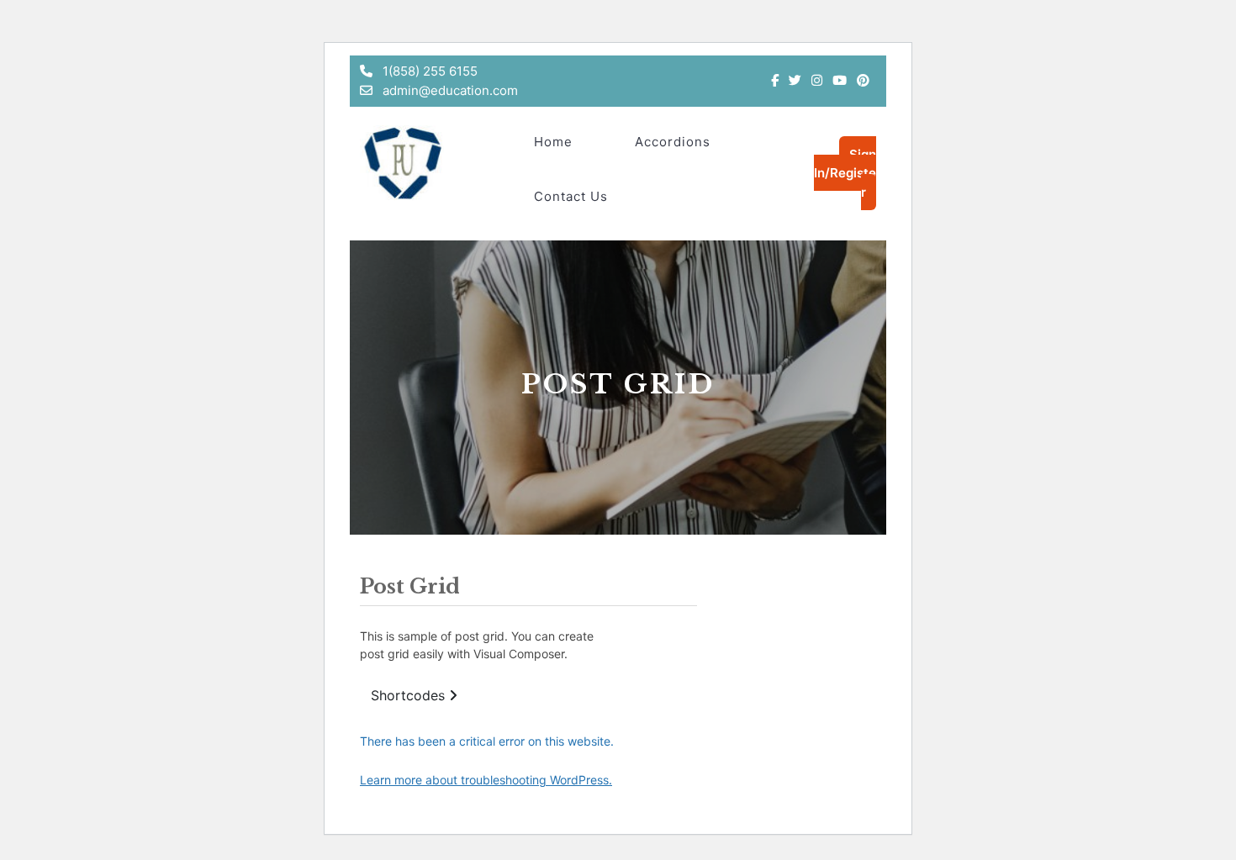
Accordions (672, 142)
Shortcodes (410, 695)
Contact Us (571, 196)
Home (553, 142)
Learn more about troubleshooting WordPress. (486, 780)
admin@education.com (448, 90)
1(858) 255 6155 (428, 71)
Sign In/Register (845, 173)
